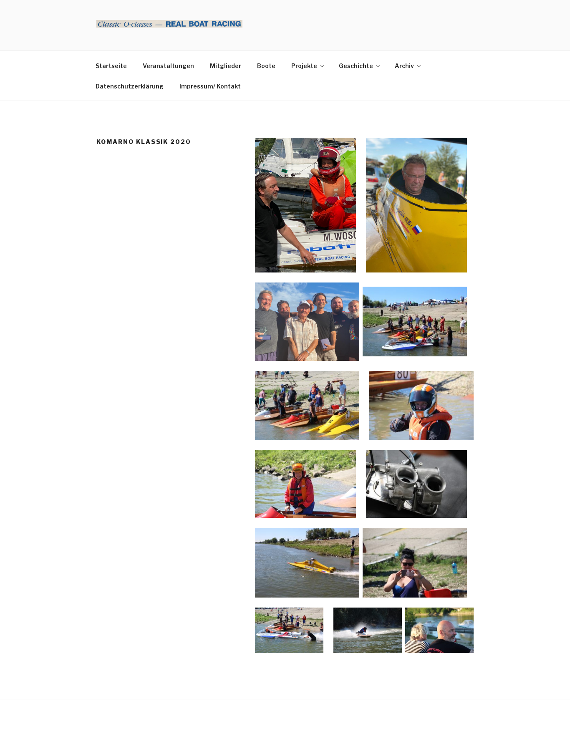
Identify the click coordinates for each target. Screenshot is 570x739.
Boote (266, 65)
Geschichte (356, 65)
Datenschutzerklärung (130, 86)
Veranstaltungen (168, 65)
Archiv (404, 65)
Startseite (111, 65)
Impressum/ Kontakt (210, 86)
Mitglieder (225, 65)
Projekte (304, 65)
